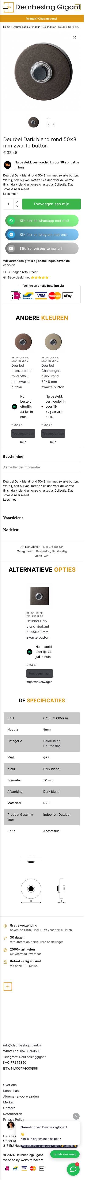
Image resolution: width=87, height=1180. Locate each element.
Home (6, 26)
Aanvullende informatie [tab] (21, 467)
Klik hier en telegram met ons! (43, 234)
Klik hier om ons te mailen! (41, 248)
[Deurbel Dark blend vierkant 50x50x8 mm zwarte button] (39, 596)
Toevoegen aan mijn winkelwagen (51, 205)
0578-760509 (30, 1051)
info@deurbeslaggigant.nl (22, 1045)
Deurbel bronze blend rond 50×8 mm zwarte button (22, 376)
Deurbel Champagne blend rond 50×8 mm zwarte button (52, 376)
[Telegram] (11, 234)
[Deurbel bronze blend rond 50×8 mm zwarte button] (23, 342)
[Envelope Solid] (11, 248)
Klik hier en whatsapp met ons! (44, 221)
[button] (75, 37)
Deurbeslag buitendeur (26, 26)
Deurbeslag (19, 360)
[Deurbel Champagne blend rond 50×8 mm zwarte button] (53, 342)
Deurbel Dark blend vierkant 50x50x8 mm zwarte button (37, 629)
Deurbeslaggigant (32, 1057)
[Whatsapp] (11, 220)
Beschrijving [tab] (13, 456)
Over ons (10, 1085)
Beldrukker (49, 26)
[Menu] (9, 7)
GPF (46, 555)
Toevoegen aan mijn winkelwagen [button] (23, 435)
